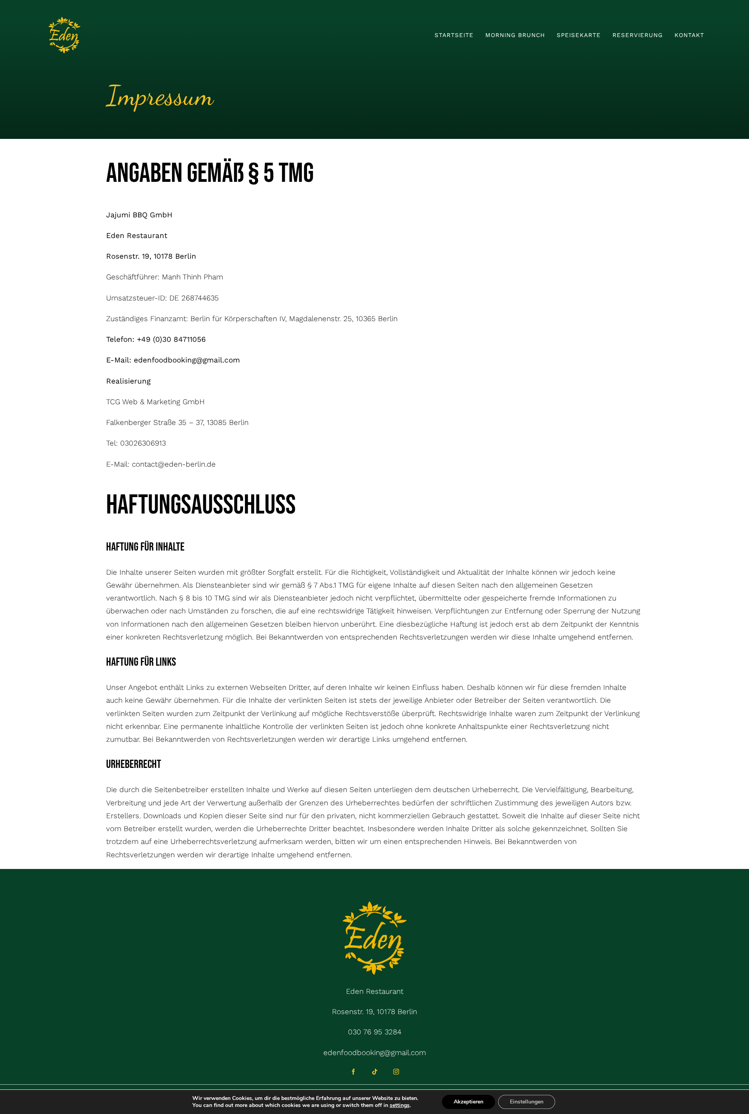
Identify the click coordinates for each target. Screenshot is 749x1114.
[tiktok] (374, 1071)
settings (400, 1105)
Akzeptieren (468, 1101)
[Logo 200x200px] (64, 19)
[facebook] (353, 1071)
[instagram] (396, 1071)
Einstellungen (526, 1101)
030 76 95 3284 (374, 1031)
